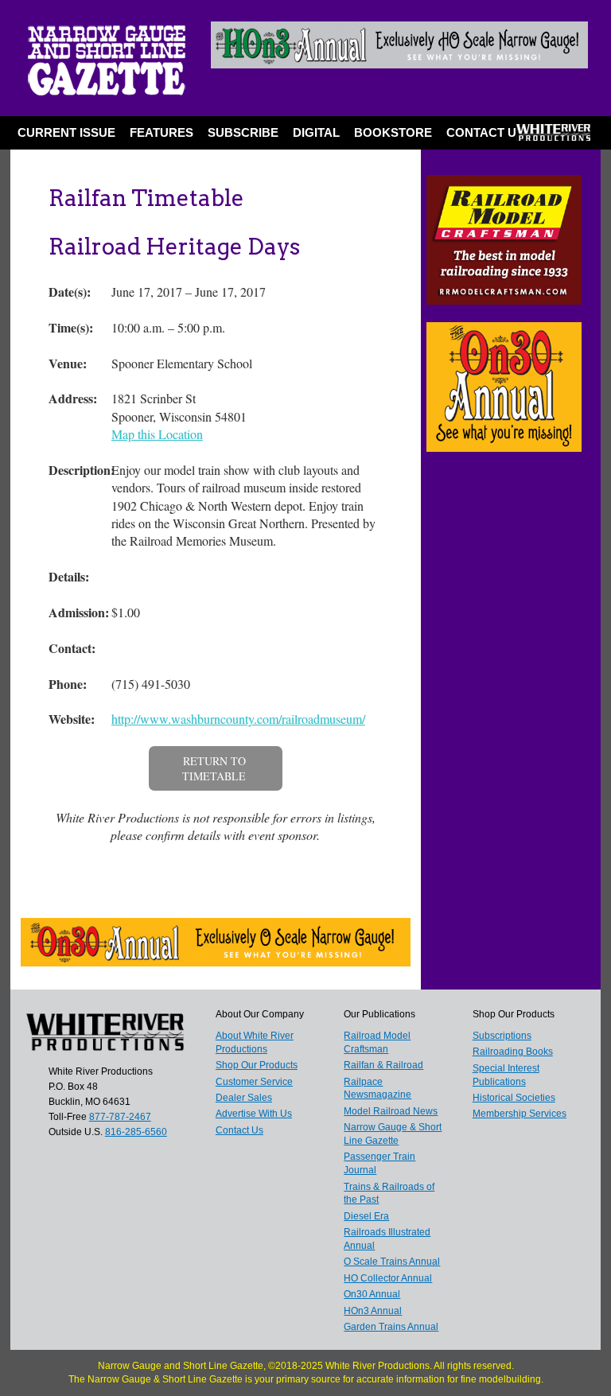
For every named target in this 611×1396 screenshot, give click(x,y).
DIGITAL (316, 132)
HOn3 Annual (373, 1310)
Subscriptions (502, 1035)
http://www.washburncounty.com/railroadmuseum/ (238, 718)
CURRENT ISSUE (66, 132)
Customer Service (254, 1081)
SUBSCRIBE (243, 132)
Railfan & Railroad (383, 1065)
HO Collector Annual (388, 1278)
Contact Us (485, 132)
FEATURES (161, 132)
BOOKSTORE (393, 132)
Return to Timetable (214, 768)
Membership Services (519, 1113)
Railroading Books (513, 1051)
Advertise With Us (254, 1113)
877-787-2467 (120, 1116)
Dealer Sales (244, 1097)
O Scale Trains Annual (392, 1261)
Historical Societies (514, 1097)
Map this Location (157, 434)
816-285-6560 (136, 1131)
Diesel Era (366, 1216)
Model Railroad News (391, 1111)
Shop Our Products (257, 1065)
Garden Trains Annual (391, 1326)
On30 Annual (372, 1294)
